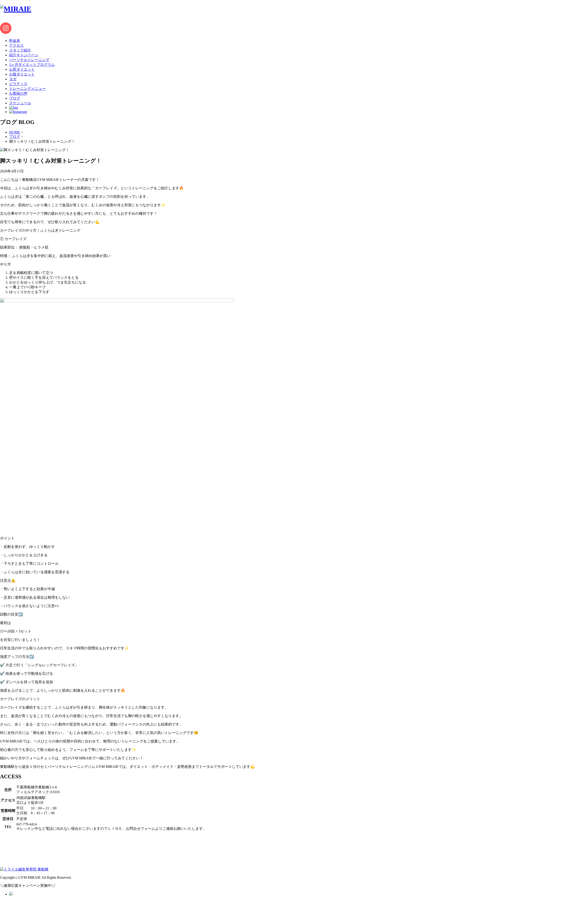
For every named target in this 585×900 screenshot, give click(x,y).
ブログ (14, 137)
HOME (14, 132)
